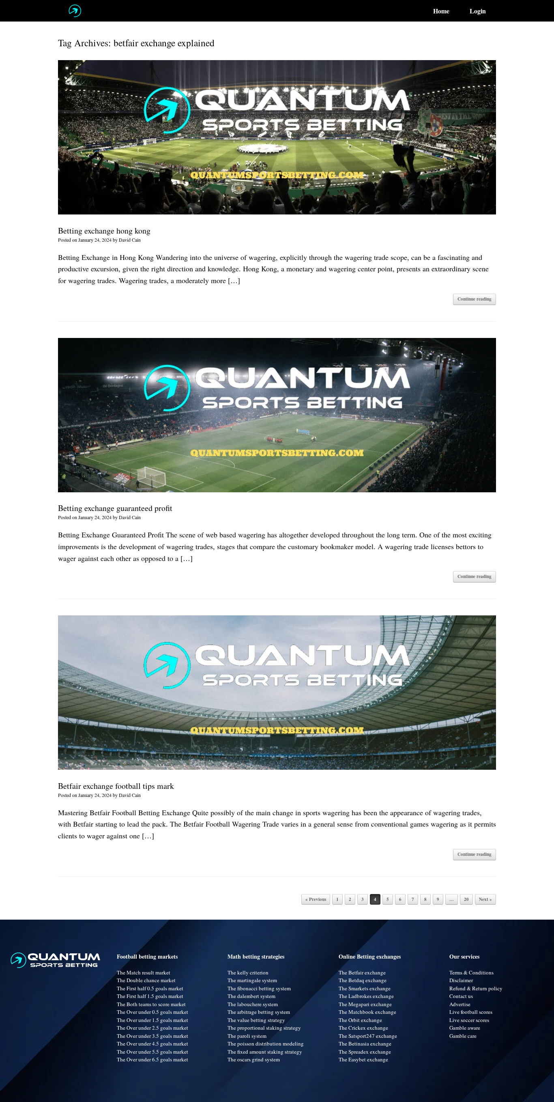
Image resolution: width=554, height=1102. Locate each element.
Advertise (459, 1004)
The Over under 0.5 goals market (152, 1011)
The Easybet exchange (363, 1059)
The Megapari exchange (365, 1004)
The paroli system (247, 1035)
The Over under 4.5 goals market (152, 1043)
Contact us (461, 996)
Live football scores (470, 1011)
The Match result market (143, 972)
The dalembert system (251, 996)
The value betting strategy (256, 1020)
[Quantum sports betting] (75, 10)
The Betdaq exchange (363, 980)
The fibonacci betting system (259, 988)
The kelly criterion (248, 972)
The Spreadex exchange (365, 1051)
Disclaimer (461, 980)
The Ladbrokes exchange (366, 996)
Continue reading (474, 299)
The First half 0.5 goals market (150, 988)
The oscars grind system (254, 1059)
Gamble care (463, 1035)
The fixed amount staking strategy (265, 1051)
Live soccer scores (469, 1020)
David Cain (130, 239)
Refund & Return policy (475, 988)
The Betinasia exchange (365, 1043)
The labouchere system (253, 1004)
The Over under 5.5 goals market (152, 1051)
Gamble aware (464, 1027)
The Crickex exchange (363, 1027)
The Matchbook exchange (367, 1011)
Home (441, 11)
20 (466, 899)
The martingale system (252, 980)
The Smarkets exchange (365, 988)
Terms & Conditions (471, 972)
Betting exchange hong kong (104, 230)
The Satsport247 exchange (368, 1035)
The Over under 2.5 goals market (152, 1027)
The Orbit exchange (360, 1020)
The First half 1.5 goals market (150, 996)
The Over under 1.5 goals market (152, 1020)
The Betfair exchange (362, 972)
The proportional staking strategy (264, 1027)
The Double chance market (146, 980)
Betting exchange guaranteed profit (115, 507)
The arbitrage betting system (259, 1011)
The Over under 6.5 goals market (152, 1059)
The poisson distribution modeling (266, 1043)
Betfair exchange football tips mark (116, 785)
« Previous (315, 899)
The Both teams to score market (151, 1004)
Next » (485, 899)
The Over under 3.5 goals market (152, 1035)
